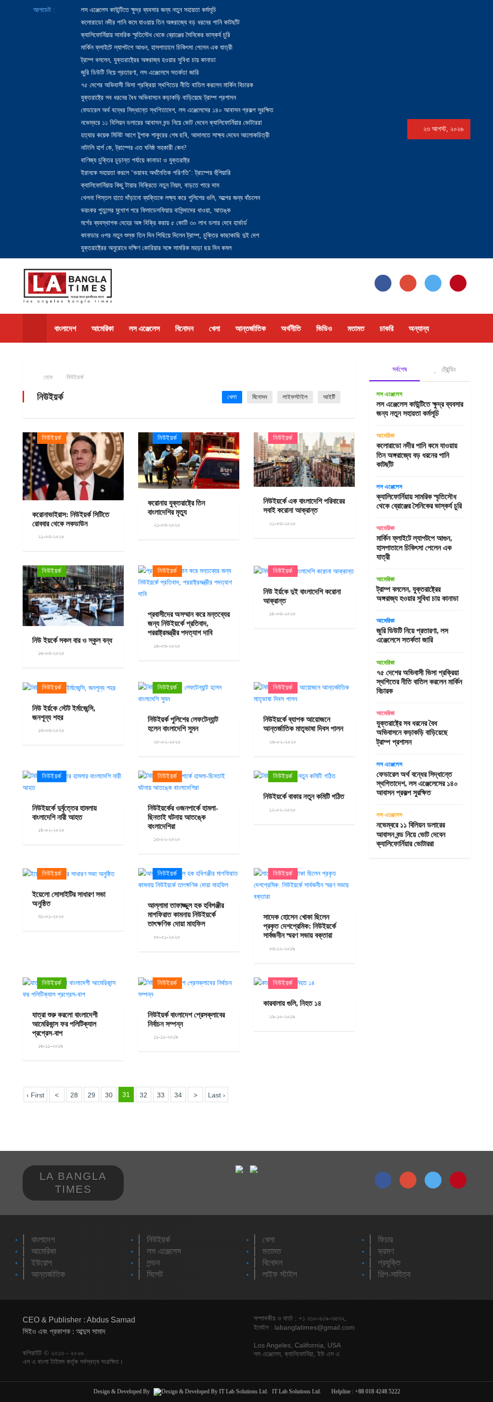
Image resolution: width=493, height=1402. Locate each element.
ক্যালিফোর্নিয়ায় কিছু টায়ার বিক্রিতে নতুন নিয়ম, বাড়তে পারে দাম (149, 185)
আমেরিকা (102, 328)
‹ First (35, 1095)
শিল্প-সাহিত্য (394, 1274)
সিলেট (155, 1274)
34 (178, 1095)
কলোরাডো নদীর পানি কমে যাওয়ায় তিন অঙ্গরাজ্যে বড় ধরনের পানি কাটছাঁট (159, 22)
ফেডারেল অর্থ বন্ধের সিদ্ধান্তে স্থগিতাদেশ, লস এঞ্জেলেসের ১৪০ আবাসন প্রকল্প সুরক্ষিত (176, 110)
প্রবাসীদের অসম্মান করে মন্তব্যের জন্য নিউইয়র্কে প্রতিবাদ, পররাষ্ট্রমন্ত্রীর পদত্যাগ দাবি (189, 623)
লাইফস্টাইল (295, 397)
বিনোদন (184, 328)
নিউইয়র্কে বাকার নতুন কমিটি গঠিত (303, 796)
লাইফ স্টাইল (279, 1274)
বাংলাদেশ (65, 328)
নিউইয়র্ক (74, 377)
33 (161, 1095)
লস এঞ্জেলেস (144, 328)
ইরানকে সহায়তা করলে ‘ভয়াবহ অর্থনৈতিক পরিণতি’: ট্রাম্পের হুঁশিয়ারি (155, 172)
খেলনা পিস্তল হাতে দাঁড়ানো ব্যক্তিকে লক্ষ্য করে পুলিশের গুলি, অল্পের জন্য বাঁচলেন (169, 197)
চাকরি (386, 328)
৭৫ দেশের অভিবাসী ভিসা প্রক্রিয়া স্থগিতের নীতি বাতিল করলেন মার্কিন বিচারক (166, 85)
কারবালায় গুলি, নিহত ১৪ (292, 1003)
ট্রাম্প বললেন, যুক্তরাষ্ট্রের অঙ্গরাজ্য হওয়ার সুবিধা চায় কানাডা (147, 60)
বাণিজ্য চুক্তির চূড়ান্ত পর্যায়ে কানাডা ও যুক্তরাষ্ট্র (134, 160)
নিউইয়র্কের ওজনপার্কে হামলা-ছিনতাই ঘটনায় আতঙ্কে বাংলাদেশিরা (183, 817)
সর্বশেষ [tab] (398, 369)
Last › (216, 1095)
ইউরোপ (41, 1263)
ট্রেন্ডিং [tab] (448, 369)
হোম (47, 377)
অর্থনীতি (291, 328)
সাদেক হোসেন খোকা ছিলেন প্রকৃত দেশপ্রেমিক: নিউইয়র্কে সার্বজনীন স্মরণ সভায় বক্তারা (299, 926)
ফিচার (385, 1239)
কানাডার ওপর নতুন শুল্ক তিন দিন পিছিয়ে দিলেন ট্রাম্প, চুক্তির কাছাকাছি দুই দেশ (169, 235)
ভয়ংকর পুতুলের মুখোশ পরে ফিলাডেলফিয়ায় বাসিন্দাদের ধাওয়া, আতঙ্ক (155, 210)
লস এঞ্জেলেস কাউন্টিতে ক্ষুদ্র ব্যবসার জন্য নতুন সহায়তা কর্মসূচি (147, 9)
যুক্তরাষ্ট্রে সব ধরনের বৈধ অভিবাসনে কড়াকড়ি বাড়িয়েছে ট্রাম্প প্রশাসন (157, 97)
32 (143, 1095)
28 (74, 1095)
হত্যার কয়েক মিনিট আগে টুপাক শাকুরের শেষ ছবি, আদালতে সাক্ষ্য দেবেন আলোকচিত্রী (174, 135)
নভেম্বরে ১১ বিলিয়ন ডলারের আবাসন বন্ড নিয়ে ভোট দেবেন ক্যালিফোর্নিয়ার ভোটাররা (170, 122)
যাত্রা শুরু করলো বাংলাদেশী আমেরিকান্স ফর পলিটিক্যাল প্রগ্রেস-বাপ (65, 1024)
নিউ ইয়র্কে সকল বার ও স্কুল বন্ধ (72, 640)
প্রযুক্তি (389, 1263)
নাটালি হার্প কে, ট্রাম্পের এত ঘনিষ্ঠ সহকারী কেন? (132, 147)
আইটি (329, 397)
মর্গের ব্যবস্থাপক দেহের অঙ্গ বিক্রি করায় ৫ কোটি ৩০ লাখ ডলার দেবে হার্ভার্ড (163, 223)
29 (91, 1095)
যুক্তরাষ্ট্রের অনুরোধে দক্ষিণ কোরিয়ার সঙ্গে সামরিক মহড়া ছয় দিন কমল (155, 248)
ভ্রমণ (386, 1251)
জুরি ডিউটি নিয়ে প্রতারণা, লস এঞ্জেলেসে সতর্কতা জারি (139, 72)
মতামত (356, 328)
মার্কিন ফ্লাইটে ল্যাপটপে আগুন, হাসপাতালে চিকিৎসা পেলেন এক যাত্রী (156, 47)
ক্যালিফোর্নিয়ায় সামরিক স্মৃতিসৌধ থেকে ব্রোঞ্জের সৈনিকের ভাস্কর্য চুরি (154, 35)
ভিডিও (324, 328)
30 (109, 1095)
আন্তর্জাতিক (250, 328)
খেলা (214, 328)
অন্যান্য (419, 328)
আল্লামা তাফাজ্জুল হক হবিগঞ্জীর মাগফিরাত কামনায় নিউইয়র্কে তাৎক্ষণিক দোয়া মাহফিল (186, 914)
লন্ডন (153, 1263)
